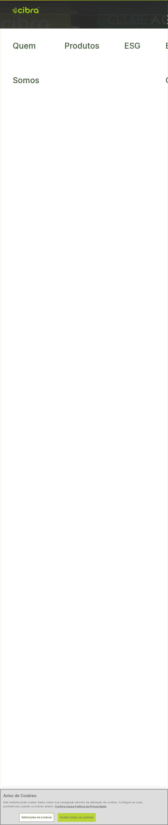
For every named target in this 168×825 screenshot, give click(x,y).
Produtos (82, 45)
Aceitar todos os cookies (76, 817)
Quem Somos (26, 63)
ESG (132, 45)
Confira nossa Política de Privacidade (80, 806)
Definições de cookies (37, 817)
